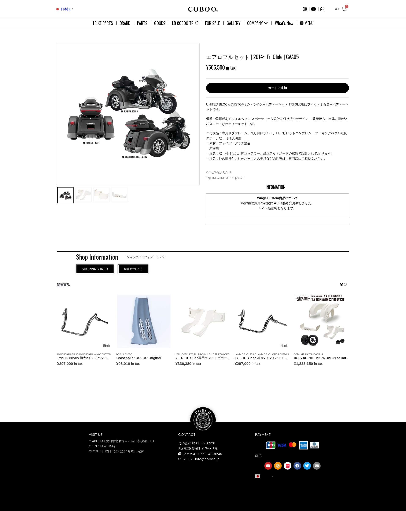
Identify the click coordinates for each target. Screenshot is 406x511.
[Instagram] (278, 466)
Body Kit (121, 354)
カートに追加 (277, 88)
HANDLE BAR (64, 354)
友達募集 (292, 497)
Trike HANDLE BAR (82, 354)
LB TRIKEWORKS (220, 354)
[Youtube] (268, 466)
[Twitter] (307, 466)
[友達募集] (292, 488)
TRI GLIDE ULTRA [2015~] (227, 177)
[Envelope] (317, 466)
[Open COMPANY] (266, 23)
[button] (58, 114)
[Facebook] (297, 466)
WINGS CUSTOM (102, 354)
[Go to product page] (84, 321)
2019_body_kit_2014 (218, 172)
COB (130, 354)
